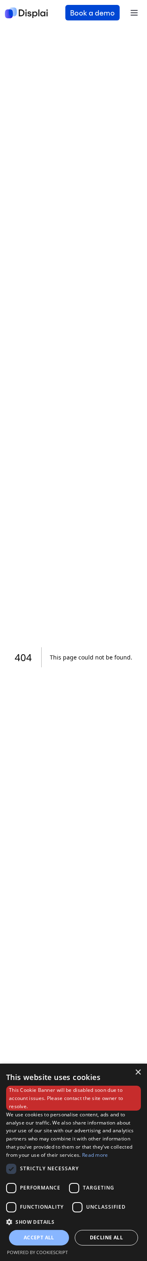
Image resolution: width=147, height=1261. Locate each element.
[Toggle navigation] (134, 12)
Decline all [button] (106, 1237)
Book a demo (92, 12)
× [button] (138, 1072)
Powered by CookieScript (37, 1252)
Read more (95, 1154)
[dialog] (73, 1162)
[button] (73, 1222)
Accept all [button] (39, 1237)
